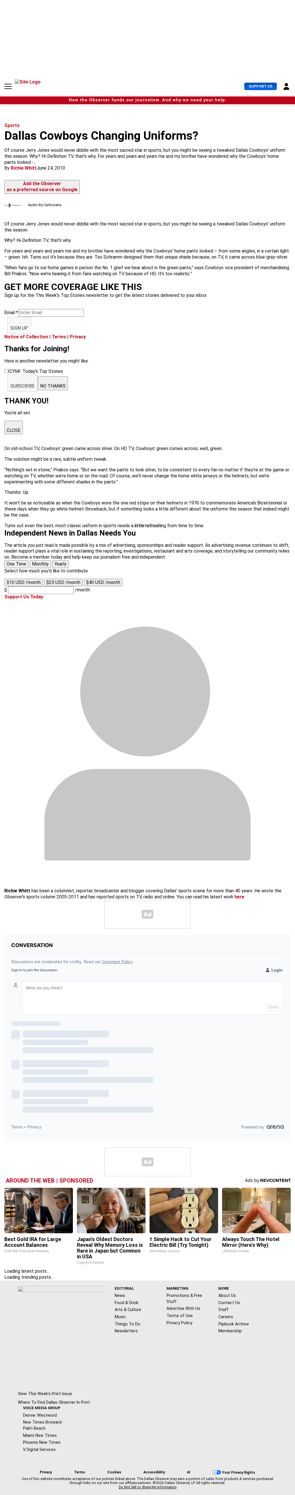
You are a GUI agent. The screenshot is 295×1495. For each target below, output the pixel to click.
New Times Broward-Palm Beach (43, 1425)
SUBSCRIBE (22, 386)
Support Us (261, 86)
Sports (12, 125)
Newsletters (126, 1331)
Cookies (114, 1472)
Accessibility (154, 1472)
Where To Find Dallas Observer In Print (54, 1402)
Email (11, 312)
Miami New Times (40, 1435)
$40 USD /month (103, 582)
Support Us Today (23, 596)
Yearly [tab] (60, 564)
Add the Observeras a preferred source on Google (42, 186)
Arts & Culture (128, 1309)
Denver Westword (40, 1415)
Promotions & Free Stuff (184, 1298)
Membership (230, 1331)
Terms (59, 336)
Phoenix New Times (41, 1442)
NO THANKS (53, 386)
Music (120, 1316)
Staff (223, 1309)
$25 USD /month (63, 582)
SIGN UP (19, 328)
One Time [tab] (16, 564)
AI (188, 1472)
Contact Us (229, 1302)
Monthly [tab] (40, 564)
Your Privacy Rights (238, 1473)
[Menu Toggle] (8, 86)
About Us (227, 1295)
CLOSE (13, 430)
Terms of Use (180, 1315)
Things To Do (127, 1324)
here (239, 897)
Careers (225, 1316)
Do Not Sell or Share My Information (148, 1487)
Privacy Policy (179, 1323)
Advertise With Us (183, 1308)
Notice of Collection (26, 336)
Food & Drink (126, 1302)
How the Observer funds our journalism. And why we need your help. (147, 100)
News (120, 1295)
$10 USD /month (24, 582)
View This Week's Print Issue (45, 1393)
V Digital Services (39, 1449)
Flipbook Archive (233, 1324)
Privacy (78, 336)
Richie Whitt (24, 168)
